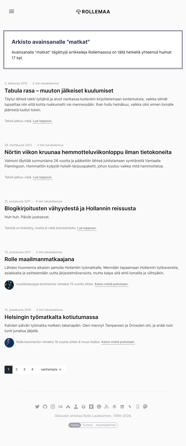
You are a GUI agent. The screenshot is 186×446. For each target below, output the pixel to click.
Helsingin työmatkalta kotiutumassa (51, 317)
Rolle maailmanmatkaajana (39, 259)
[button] (11, 11)
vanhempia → (51, 369)
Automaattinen (106, 425)
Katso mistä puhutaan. (112, 284)
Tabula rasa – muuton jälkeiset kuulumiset (59, 90)
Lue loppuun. (42, 121)
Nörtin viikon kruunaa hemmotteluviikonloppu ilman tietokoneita (88, 152)
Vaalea (74, 425)
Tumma (88, 425)
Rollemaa (96, 12)
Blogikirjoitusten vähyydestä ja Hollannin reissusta (70, 208)
